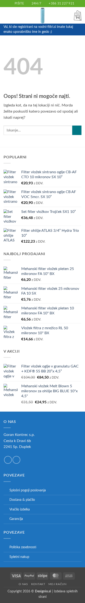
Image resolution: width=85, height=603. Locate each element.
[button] (6, 15)
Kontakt (38, 584)
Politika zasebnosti (22, 547)
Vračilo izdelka (19, 509)
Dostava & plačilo (22, 500)
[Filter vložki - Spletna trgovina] (42, 15)
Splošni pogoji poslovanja (27, 490)
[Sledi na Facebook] (8, 460)
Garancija (16, 519)
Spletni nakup (19, 557)
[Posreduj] (76, 130)
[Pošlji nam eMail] (16, 460)
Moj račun (57, 584)
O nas (23, 584)
